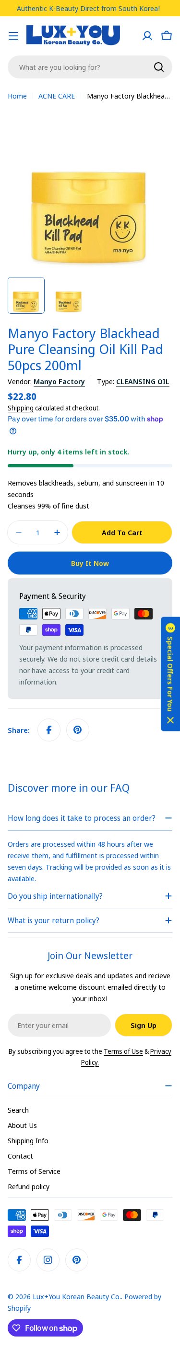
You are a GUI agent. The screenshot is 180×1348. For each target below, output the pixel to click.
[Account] (147, 36)
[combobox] (90, 66)
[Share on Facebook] (48, 729)
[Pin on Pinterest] (77, 729)
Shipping (21, 408)
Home (17, 95)
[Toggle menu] (13, 36)
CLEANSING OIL (142, 381)
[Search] (159, 67)
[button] (170, 674)
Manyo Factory (59, 381)
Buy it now (90, 563)
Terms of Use (123, 1051)
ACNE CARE (56, 95)
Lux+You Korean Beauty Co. (77, 1296)
